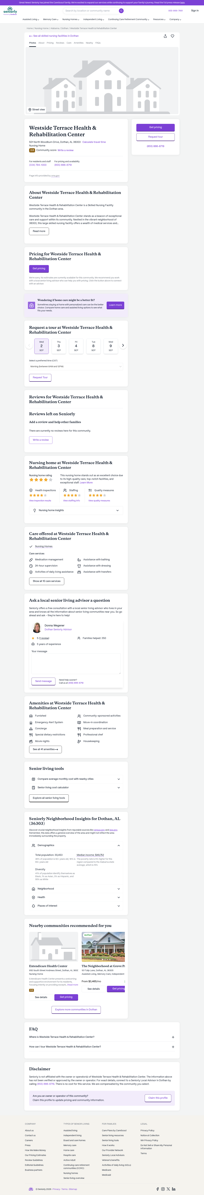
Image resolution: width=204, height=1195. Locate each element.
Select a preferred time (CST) (43, 361)
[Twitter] (168, 1189)
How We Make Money (35, 1150)
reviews (60, 43)
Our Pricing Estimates (35, 1155)
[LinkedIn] (173, 1189)
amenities (78, 43)
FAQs (98, 43)
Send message (43, 681)
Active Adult (69, 1160)
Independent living (72, 1136)
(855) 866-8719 (63, 165)
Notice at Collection (150, 1136)
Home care (68, 1150)
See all (56, 36)
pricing (50, 43)
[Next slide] (123, 345)
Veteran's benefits (110, 1160)
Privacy (56, 1189)
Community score (46, 150)
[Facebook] (157, 1189)
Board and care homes (74, 1140)
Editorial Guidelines (34, 1165)
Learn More (86, 483)
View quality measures (99, 501)
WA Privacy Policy (149, 1140)
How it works (108, 1145)
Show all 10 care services (46, 581)
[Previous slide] (29, 345)
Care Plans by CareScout (114, 1131)
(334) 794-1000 (37, 165)
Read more (39, 231)
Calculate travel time (94, 142)
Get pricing (39, 268)
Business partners (33, 1170)
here (182, 3)
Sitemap (73, 1189)
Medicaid (106, 1175)
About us (29, 1131)
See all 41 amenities (44, 749)
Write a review (41, 440)
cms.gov (55, 176)
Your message (39, 651)
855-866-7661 (175, 11)
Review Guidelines (34, 1160)
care (69, 43)
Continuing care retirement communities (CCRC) (76, 1166)
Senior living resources (113, 1136)
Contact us (30, 1136)
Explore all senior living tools (49, 798)
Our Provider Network (112, 1150)
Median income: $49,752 (90, 855)
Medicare (106, 1170)
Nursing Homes (43, 546)
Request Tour (40, 377)
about (41, 43)
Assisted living (70, 1131)
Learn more (115, 305)
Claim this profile (158, 1098)
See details (41, 997)
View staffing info (71, 501)
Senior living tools (110, 1140)
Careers (29, 1140)
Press (27, 1145)
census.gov (99, 830)
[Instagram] (163, 1189)
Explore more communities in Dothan (76, 1010)
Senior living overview (73, 1178)
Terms (144, 1153)
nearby (89, 43)
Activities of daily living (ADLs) (116, 1165)
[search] (122, 10)
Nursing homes (70, 1173)
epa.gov (113, 830)
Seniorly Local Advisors (113, 1155)
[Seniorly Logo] (10, 10)
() (44, 638)
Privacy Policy (147, 1131)
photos (32, 43)
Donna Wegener (55, 625)
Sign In (195, 11)
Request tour (155, 137)
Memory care (69, 1145)
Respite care (69, 1155)
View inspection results (40, 501)
